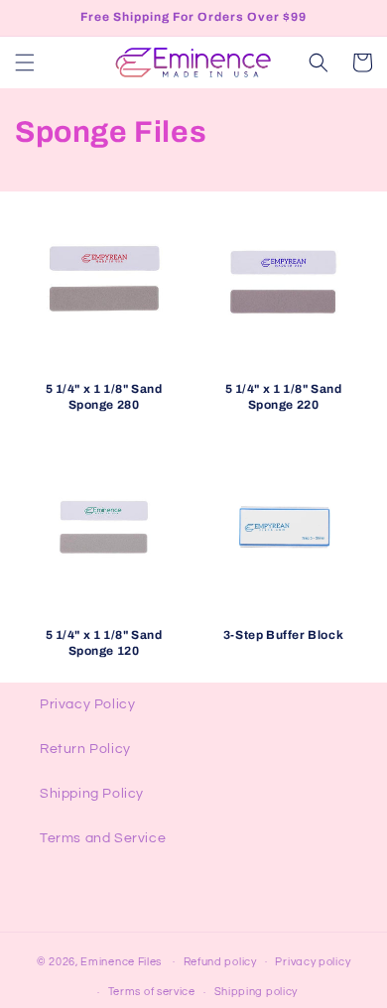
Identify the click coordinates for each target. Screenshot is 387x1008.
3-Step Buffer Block (283, 635)
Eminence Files (121, 960)
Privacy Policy (87, 704)
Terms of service (151, 991)
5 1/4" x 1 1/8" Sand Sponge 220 (283, 397)
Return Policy (85, 749)
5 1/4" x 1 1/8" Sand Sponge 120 (104, 643)
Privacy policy (312, 961)
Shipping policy (256, 991)
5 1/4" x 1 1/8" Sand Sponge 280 (104, 397)
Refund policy (220, 961)
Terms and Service (103, 838)
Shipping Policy (92, 794)
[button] (25, 62)
